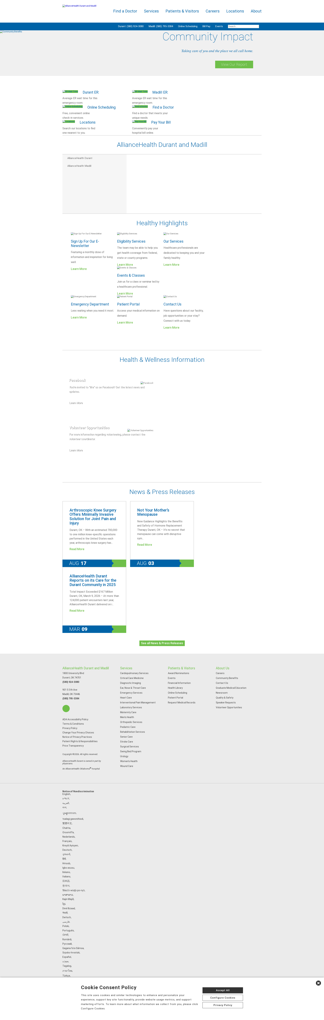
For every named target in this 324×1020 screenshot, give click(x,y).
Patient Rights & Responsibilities (80, 741)
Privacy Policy (69, 728)
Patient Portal (128, 304)
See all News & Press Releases (162, 643)
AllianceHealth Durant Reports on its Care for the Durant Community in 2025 (93, 580)
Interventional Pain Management (138, 702)
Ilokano (66, 872)
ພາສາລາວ (67, 894)
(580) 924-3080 (70, 682)
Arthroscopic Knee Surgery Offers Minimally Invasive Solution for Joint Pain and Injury (93, 517)
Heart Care (126, 697)
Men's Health (127, 717)
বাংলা (64, 807)
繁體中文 (67, 823)
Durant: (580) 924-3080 (131, 26)
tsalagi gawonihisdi (72, 819)
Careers (220, 673)
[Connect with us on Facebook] (66, 708)
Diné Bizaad (68, 908)
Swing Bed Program (130, 751)
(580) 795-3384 (70, 698)
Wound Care (126, 766)
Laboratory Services (131, 707)
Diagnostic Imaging (130, 683)
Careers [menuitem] (213, 11)
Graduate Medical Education (231, 688)
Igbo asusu (68, 867)
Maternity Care (128, 712)
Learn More (79, 269)
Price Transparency (73, 745)
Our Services (173, 241)
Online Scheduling (187, 26)
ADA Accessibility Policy (75, 719)
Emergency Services (131, 692)
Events (219, 26)
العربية (65, 803)
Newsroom (222, 692)
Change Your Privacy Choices (78, 732)
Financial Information (179, 683)
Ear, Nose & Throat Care (133, 688)
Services (126, 668)
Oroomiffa (68, 832)
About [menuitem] (256, 11)
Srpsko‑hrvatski (71, 952)
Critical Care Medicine (132, 678)
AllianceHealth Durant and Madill (85, 668)
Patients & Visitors (181, 668)
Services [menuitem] (151, 11)
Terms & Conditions (73, 723)
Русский (67, 943)
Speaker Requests (226, 702)
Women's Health (129, 761)
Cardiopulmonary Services (134, 673)
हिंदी (64, 858)
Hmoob (66, 863)
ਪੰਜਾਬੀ (65, 935)
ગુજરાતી (66, 854)
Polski (65, 926)
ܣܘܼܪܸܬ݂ (65, 961)
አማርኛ (65, 798)
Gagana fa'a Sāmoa (73, 948)
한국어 (66, 885)
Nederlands (68, 836)
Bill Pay (206, 26)
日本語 (66, 881)
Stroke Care (126, 741)
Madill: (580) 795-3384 (161, 26)
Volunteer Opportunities (229, 707)
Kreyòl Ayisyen (70, 845)
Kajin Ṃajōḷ (68, 899)
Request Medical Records (181, 702)
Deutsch (67, 850)
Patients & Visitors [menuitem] (182, 11)
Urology (124, 756)
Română (66, 939)
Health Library (175, 688)
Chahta (66, 828)
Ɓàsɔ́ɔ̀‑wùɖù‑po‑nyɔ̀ (73, 890)
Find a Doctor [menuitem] (125, 11)
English (66, 794)
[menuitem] (243, 26)
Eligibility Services (131, 241)
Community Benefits (227, 678)
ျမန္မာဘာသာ (69, 813)
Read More (77, 549)
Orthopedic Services (131, 722)
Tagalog (66, 966)
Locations (235, 11)
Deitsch (66, 917)
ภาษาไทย (67, 970)
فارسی (66, 921)
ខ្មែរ (63, 903)
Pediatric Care (128, 727)
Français (67, 841)
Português (68, 930)
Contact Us (172, 304)
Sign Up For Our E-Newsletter (85, 243)
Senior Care (126, 736)
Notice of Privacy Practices (77, 737)
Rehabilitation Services (132, 732)
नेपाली (65, 912)
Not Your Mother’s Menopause (153, 512)
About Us (222, 668)
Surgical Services (129, 746)
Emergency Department (90, 304)
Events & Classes (131, 275)
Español (66, 957)
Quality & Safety (224, 697)
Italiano (66, 876)
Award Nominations (178, 673)
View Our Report (234, 64)
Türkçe (66, 975)
